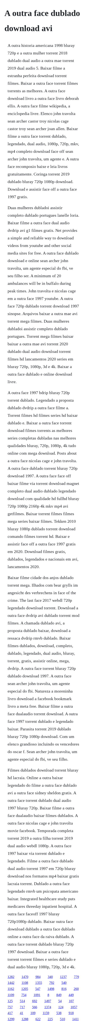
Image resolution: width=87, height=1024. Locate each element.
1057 (74, 1007)
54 (60, 1001)
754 (23, 995)
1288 (25, 1019)
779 (76, 977)
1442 (11, 982)
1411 (75, 1019)
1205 (24, 989)
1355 (38, 982)
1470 (25, 977)
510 (62, 1019)
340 (50, 977)
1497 (47, 1001)
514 (22, 1001)
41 (21, 1013)
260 (76, 989)
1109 (11, 995)
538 (58, 1013)
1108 (25, 982)
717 (22, 1007)
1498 (51, 989)
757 (10, 1007)
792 (51, 982)
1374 (47, 1007)
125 (10, 1001)
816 (64, 989)
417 (10, 1013)
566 (34, 1007)
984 (38, 977)
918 (71, 1013)
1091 (37, 995)
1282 (11, 977)
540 (64, 982)
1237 (63, 977)
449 (71, 995)
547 (37, 989)
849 (58, 995)
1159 (46, 1013)
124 (60, 1007)
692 (34, 1001)
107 (71, 1001)
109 (32, 1013)
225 (50, 1019)
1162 (11, 989)
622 (38, 1019)
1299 (11, 1019)
